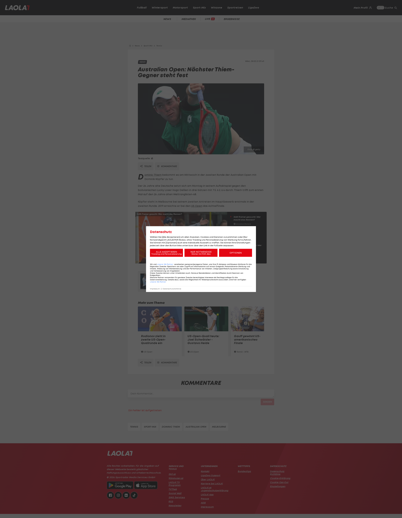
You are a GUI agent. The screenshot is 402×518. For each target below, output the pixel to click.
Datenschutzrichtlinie (172, 289)
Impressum (155, 289)
